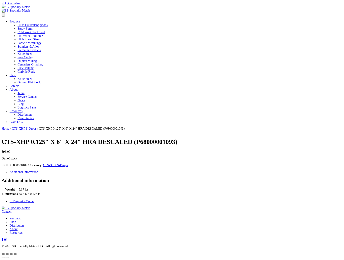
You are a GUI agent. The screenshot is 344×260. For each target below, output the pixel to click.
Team (21, 93)
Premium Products (29, 50)
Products (15, 21)
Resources (16, 111)
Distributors (25, 114)
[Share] (11, 254)
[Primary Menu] (3, 14)
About (14, 89)
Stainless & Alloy (28, 46)
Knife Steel (25, 53)
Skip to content (11, 3)
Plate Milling (26, 68)
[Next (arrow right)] (7, 257)
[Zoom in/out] (3, 254)
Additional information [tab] (24, 172)
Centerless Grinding (30, 64)
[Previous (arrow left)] (3, 257)
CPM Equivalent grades (33, 25)
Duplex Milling (27, 61)
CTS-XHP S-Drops (24, 128)
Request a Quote (23, 201)
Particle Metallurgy (29, 43)
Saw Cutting (25, 57)
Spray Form (25, 28)
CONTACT (17, 121)
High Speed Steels (29, 39)
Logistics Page (27, 107)
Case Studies (26, 118)
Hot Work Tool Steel (31, 35)
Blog (21, 104)
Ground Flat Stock (29, 82)
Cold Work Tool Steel (31, 32)
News (21, 100)
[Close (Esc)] (15, 254)
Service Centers (27, 96)
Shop (13, 75)
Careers (14, 86)
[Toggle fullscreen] (7, 254)
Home (5, 128)
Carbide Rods (26, 71)
